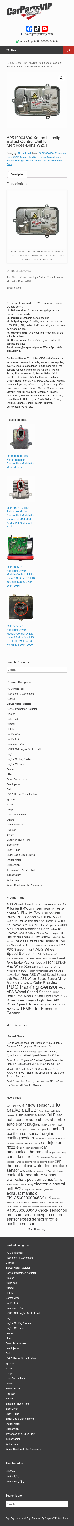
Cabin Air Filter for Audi (49, 917)
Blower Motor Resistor (19, 703)
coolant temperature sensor (32, 1174)
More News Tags (37, 1229)
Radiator (11, 829)
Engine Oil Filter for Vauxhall (45, 945)
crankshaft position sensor (31, 1179)
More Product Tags (17, 1025)
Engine (10, 754)
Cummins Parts (15, 744)
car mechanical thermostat (27, 1149)
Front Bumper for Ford (49, 967)
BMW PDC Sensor (21, 916)
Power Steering (15, 824)
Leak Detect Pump (17, 814)
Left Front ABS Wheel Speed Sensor (40, 974)
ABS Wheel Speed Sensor (25, 904)
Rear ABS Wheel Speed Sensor (37, 989)
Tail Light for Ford (48, 1004)
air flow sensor (35, 1105)
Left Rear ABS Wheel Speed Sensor (32, 978)
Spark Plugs (13, 850)
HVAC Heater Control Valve (22, 794)
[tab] (17, 174)
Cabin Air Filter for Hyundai (42, 925)
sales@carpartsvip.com (38, 33)
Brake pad (12, 719)
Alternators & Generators (20, 693)
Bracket (11, 714)
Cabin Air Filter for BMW (20, 921)
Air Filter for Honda (39, 909)
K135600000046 (22, 1210)
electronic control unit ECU (36, 1186)
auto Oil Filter (50, 1115)
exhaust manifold (22, 1193)
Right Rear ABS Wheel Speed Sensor (33, 1002)
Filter (9, 774)
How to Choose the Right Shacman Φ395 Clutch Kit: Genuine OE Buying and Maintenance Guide (35, 1044)
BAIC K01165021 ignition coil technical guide (26, 1129)
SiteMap (10, 1471)
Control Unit (21, 62)
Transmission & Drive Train (21, 870)
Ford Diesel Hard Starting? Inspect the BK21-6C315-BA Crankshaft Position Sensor (35, 1083)
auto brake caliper (33, 1106)
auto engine (26, 1115)
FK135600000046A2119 (29, 1197)
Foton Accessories (17, 779)
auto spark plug (21, 1124)
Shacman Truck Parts (19, 839)
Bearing (11, 699)
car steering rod (29, 1161)
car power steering (57, 1152)
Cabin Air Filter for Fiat (45, 920)
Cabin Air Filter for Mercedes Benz (37, 926)
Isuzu (10, 804)
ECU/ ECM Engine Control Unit (24, 749)
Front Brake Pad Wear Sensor (36, 964)
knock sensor (50, 1210)
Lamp (10, 809)
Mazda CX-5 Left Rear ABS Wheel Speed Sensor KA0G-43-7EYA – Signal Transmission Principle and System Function (35, 1072)
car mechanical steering (30, 1147)
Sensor (10, 834)
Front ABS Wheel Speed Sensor (31, 951)
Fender (10, 769)
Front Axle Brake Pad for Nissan (40, 958)
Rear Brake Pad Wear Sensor (33, 993)
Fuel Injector (13, 784)
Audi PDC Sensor (52, 912)
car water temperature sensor (37, 1167)
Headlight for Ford (16, 970)
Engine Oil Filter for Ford (29, 941)
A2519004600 (46, 153)
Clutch (10, 729)
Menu (14, 50)
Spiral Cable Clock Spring (21, 854)
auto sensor (17, 1119)
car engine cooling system (30, 1135)
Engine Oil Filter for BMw (36, 937)
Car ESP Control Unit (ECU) (48, 1138)
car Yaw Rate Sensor (53, 1170)
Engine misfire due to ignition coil (38, 1189)
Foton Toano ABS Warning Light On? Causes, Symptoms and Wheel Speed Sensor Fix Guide (33, 1053)
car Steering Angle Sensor (45, 1157)
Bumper (11, 724)
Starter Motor (14, 860)
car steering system (45, 1161)
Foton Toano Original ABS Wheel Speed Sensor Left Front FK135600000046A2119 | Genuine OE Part (35, 1062)
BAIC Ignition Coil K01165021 (48, 1124)
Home (10, 62)
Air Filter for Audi (52, 904)
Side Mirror (13, 844)
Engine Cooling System (19, 759)
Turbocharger (14, 875)
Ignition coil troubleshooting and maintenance (41, 1206)
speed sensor (32, 1219)
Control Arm (13, 734)
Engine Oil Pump (16, 764)
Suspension (13, 865)
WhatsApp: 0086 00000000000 (38, 41)
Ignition (11, 799)
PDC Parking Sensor (32, 986)
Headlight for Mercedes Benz (40, 970)
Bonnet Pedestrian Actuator (22, 709)
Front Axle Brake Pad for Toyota (36, 960)
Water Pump (13, 880)
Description (17, 174)
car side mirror (20, 1156)
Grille (9, 789)
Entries (12, 1476)
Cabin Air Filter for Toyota (39, 933)
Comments (15, 1481)
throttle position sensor (32, 1221)
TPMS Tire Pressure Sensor (32, 1010)
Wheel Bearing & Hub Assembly (24, 885)
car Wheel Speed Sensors (31, 1170)
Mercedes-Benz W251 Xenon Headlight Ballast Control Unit (37, 155)
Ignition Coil (15, 1206)
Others (10, 819)
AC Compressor (15, 688)
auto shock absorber (47, 1119)
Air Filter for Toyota (30, 912)
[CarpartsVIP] (37, 11)
